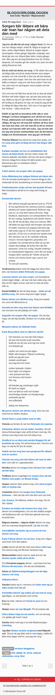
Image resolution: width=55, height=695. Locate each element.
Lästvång (6, 625)
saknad (37, 653)
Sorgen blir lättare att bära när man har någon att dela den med (25, 30)
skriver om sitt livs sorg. (19, 411)
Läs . (8, 500)
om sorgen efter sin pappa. (20, 315)
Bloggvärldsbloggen (27, 13)
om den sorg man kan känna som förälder (27, 307)
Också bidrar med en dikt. (21, 419)
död (13, 653)
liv (24, 653)
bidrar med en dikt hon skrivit (22, 332)
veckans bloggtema (24, 648)
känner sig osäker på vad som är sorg (27, 593)
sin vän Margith (23, 609)
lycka (29, 653)
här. (47, 525)
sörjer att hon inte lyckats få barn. (27, 187)
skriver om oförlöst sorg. (17, 299)
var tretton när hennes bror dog (22, 508)
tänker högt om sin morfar (18, 614)
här (38, 525)
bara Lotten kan (43, 547)
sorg (16, 656)
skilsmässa (7, 656)
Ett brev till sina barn (12, 566)
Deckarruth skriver (11, 198)
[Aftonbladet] (12, 3)
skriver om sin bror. (18, 539)
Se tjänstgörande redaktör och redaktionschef (24, 685)
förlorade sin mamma (41, 424)
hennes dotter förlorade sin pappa (27, 272)
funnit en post (33, 601)
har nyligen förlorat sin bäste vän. (27, 176)
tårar (22, 656)
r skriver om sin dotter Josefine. (23, 429)
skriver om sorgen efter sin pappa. (22, 171)
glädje (19, 653)
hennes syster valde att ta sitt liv (18, 558)
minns (10, 579)
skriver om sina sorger (18, 277)
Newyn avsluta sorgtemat (24, 630)
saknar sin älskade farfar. (19, 327)
